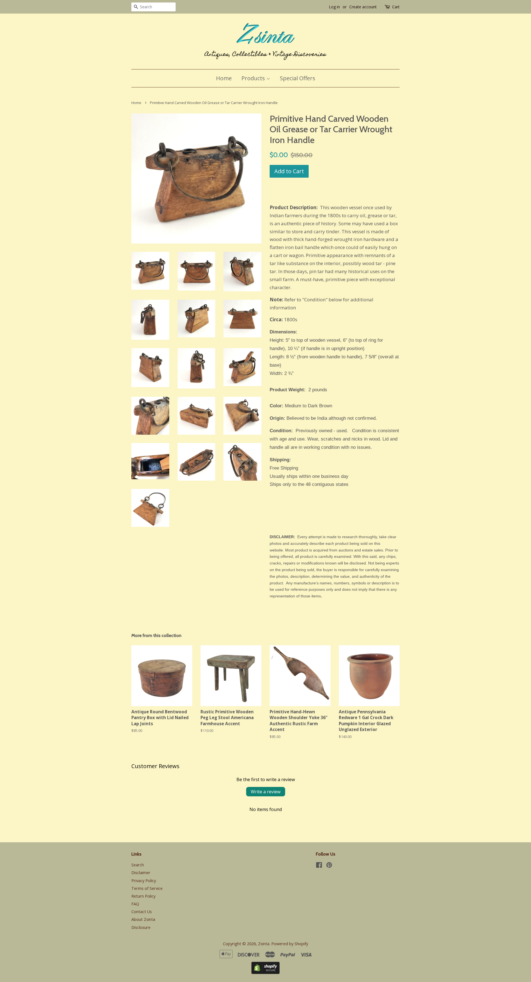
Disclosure (140, 927)
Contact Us (141, 911)
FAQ (135, 903)
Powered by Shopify (289, 943)
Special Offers (297, 78)
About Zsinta (143, 919)
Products (253, 78)
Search (137, 864)
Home (224, 78)
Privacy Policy (143, 880)
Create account (363, 6)
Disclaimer (140, 872)
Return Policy (143, 896)
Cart (396, 6)
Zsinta (263, 943)
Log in (334, 6)
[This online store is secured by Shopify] (265, 972)
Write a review (265, 792)
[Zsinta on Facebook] (319, 866)
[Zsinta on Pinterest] (329, 866)
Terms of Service (147, 888)
